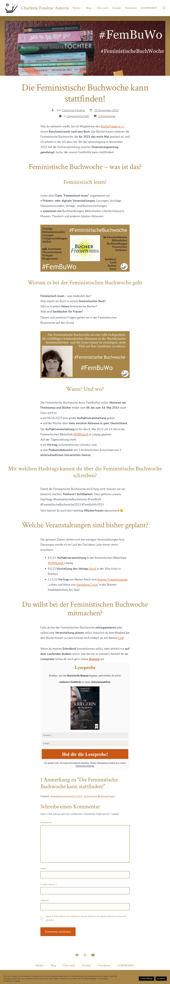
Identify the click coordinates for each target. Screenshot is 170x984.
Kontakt (116, 8)
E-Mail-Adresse (48, 884)
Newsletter (131, 8)
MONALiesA (56, 563)
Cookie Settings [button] (146, 978)
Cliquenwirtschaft (78, 116)
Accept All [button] (161, 978)
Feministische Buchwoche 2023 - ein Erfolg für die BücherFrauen (82, 796)
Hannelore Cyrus (86, 585)
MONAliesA (80, 434)
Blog (88, 8)
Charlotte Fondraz (73, 110)
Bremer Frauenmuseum (112, 579)
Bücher (76, 8)
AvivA (92, 569)
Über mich (102, 8)
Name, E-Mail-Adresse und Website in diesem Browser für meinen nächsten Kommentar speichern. (86, 918)
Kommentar (46, 822)
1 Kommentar (107, 116)
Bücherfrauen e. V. (112, 126)
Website (44, 900)
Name (43, 868)
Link (120, 638)
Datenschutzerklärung (85, 766)
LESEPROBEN (149, 8)
